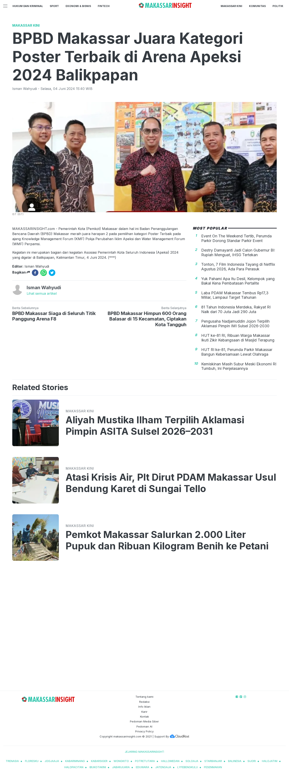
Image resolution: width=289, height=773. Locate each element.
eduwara (142, 767)
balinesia (234, 761)
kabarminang (75, 761)
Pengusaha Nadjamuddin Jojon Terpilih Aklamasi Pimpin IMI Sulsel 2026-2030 (235, 323)
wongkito (121, 761)
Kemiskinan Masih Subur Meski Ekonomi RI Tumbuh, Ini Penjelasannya (238, 366)
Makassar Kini (231, 6)
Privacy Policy (144, 731)
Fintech (104, 6)
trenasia (12, 761)
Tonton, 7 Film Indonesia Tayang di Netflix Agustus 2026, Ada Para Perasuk (238, 266)
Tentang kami (144, 696)
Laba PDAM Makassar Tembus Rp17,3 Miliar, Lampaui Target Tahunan (234, 295)
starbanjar (213, 761)
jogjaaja (52, 761)
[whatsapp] (43, 272)
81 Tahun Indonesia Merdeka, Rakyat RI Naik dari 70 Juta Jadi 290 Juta (236, 309)
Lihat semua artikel (42, 293)
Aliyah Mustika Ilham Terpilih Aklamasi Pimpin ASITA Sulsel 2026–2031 (155, 425)
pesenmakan (213, 767)
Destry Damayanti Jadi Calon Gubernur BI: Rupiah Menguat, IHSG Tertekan (238, 252)
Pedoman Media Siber (144, 721)
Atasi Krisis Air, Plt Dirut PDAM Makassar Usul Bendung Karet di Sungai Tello (171, 483)
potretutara (145, 761)
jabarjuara (121, 767)
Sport (54, 6)
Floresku (32, 761)
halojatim (269, 761)
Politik (277, 6)
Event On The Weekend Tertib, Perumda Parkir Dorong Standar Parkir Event (236, 238)
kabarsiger (99, 761)
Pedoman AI (144, 726)
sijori (252, 761)
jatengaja (163, 767)
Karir (144, 711)
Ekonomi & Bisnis (78, 6)
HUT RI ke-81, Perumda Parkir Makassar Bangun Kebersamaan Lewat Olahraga (236, 351)
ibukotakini (97, 767)
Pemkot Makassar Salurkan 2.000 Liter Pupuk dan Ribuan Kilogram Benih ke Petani (167, 540)
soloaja (192, 761)
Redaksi (144, 701)
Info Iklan (144, 706)
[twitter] (52, 272)
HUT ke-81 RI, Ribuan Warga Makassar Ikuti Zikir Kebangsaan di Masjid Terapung (237, 337)
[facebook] (35, 272)
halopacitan (73, 767)
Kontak (144, 716)
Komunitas (257, 6)
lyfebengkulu (187, 767)
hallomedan (170, 761)
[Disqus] (144, 630)
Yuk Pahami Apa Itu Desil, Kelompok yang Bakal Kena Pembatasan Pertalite (238, 281)
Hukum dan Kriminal (27, 6)
